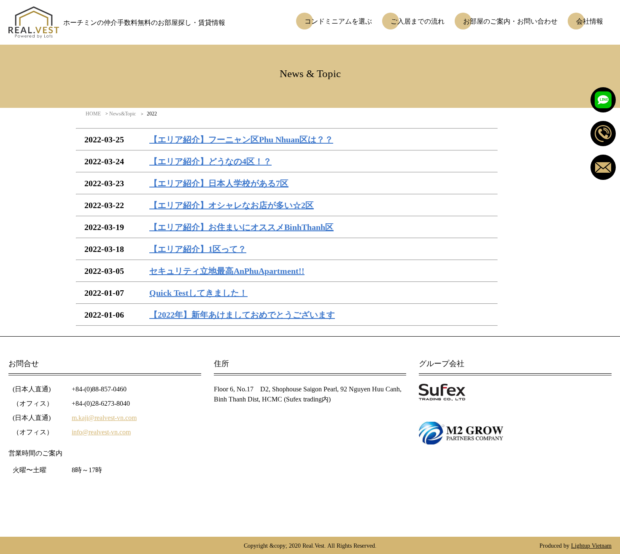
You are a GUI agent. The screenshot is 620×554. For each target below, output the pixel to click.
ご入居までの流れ (418, 21)
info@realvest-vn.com (101, 431)
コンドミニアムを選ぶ (338, 21)
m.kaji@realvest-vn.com (104, 417)
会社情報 (589, 21)
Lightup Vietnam (591, 545)
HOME (93, 113)
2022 (152, 113)
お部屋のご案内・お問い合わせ (510, 21)
